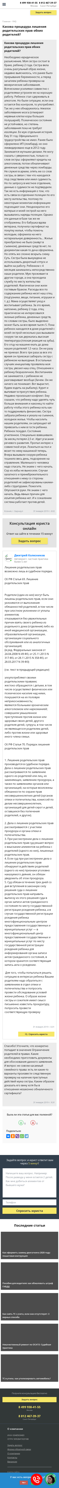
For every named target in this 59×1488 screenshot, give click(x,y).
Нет (24, 1482)
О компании (13, 1453)
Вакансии (12, 1461)
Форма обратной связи (19, 1449)
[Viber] (17, 1136)
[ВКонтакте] (8, 1136)
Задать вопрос (43, 12)
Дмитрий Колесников (29, 555)
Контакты (12, 1457)
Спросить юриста (38, 1034)
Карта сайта (13, 1471)
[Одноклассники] (13, 1136)
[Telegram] (27, 1136)
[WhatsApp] (22, 1136)
